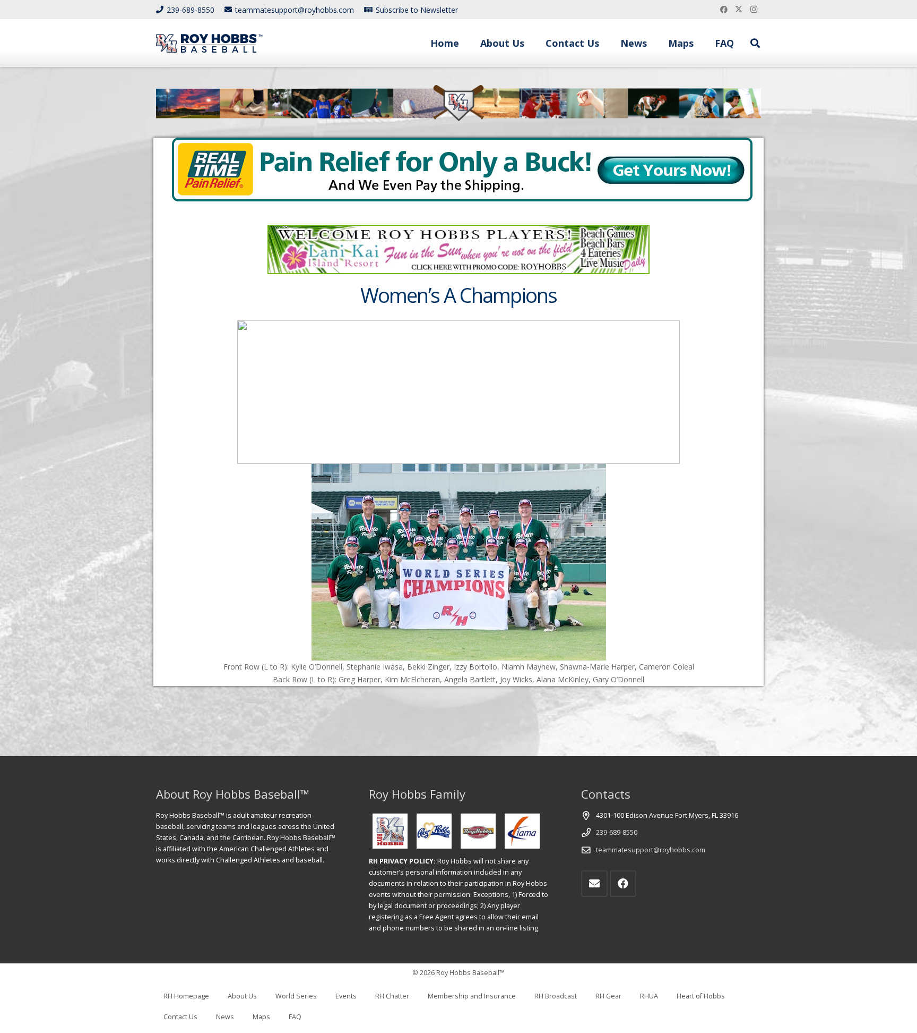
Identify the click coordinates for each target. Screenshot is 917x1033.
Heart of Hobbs (701, 996)
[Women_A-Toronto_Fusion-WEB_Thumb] (458, 562)
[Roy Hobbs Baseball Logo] (209, 43)
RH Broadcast (555, 996)
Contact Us (180, 1016)
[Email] (594, 883)
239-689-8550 (616, 832)
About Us (242, 996)
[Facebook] (723, 9)
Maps (261, 1016)
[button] (533, 43)
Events (346, 996)
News (225, 1016)
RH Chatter (392, 996)
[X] (738, 9)
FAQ (295, 1016)
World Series (296, 996)
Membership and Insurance (472, 996)
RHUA (649, 996)
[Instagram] (753, 9)
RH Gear (608, 996)
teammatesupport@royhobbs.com (650, 849)
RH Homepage (186, 996)
